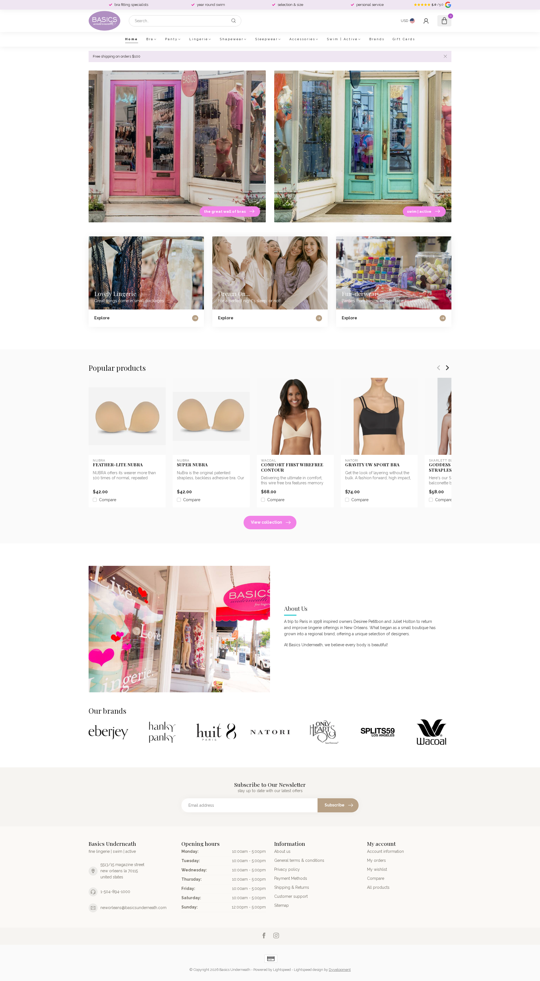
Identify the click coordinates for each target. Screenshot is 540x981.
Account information (385, 851)
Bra (150, 39)
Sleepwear (266, 39)
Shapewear (232, 39)
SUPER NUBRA (192, 464)
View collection (266, 522)
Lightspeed (282, 970)
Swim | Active (342, 39)
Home (131, 39)
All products (378, 887)
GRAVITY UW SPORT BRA (372, 464)
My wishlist (377, 869)
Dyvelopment (340, 970)
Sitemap (281, 905)
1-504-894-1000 (115, 891)
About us (282, 851)
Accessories (302, 39)
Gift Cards (404, 39)
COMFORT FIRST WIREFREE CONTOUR (292, 467)
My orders (376, 860)
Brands (376, 39)
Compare (107, 500)
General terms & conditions (299, 860)
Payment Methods (290, 878)
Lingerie (198, 39)
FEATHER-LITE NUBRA (118, 464)
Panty (171, 39)
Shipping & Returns (291, 887)
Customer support (291, 896)
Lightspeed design (308, 970)
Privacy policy (287, 869)
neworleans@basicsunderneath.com (133, 907)
